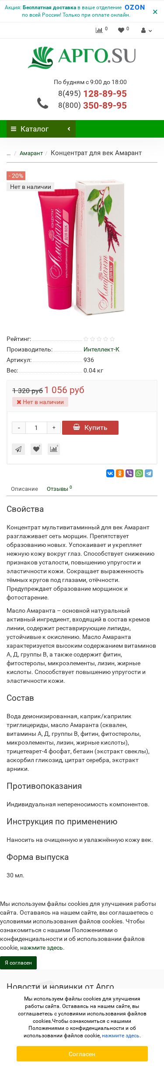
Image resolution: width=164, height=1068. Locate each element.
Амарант (31, 153)
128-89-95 (92, 94)
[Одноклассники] (120, 473)
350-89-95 (92, 105)
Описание (24, 489)
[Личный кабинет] (145, 30)
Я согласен (18, 963)
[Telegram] (149, 473)
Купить (96, 427)
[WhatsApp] (139, 473)
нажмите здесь (41, 947)
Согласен (82, 1053)
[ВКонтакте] (110, 473)
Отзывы (59, 488)
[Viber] (129, 473)
